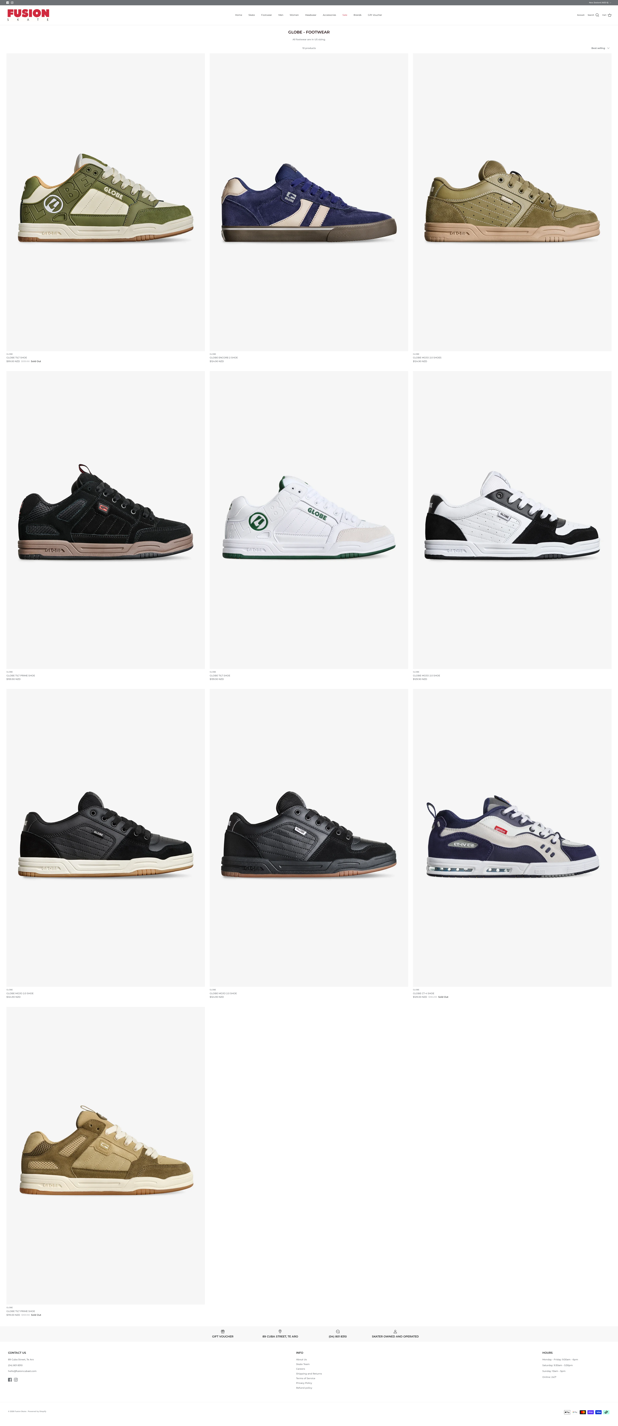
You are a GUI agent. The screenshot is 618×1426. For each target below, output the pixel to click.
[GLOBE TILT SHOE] (105, 202)
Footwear (266, 15)
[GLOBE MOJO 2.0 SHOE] (512, 520)
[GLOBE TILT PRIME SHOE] (105, 520)
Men (280, 15)
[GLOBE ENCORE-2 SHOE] (309, 202)
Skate (251, 15)
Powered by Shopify (37, 1411)
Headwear (310, 15)
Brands (357, 15)
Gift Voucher (375, 15)
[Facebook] (7, 2)
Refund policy (304, 1387)
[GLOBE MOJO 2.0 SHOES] (512, 202)
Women (294, 15)
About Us (301, 1359)
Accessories (329, 15)
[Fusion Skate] (28, 15)
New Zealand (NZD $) (599, 2)
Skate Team (303, 1364)
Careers (300, 1368)
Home (238, 15)
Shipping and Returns (309, 1373)
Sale (344, 15)
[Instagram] (12, 2)
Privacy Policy (304, 1383)
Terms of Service (305, 1378)
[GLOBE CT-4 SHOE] (512, 838)
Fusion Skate (21, 1411)
